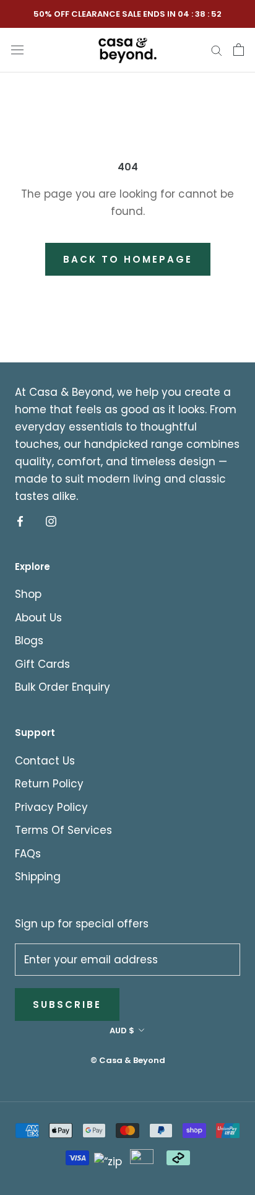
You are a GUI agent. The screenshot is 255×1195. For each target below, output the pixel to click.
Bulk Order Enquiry (62, 687)
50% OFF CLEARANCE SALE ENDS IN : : (127, 14)
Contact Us (45, 760)
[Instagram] (51, 521)
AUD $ (122, 1030)
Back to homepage (127, 259)
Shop (28, 594)
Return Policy (49, 783)
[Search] (216, 49)
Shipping (38, 876)
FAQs (28, 853)
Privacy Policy (51, 807)
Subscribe (67, 1004)
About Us (38, 617)
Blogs (29, 640)
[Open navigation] (17, 49)
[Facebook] (20, 521)
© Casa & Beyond (127, 1060)
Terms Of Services (63, 830)
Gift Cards (42, 664)
